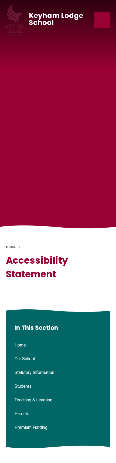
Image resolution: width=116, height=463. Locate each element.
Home (11, 247)
